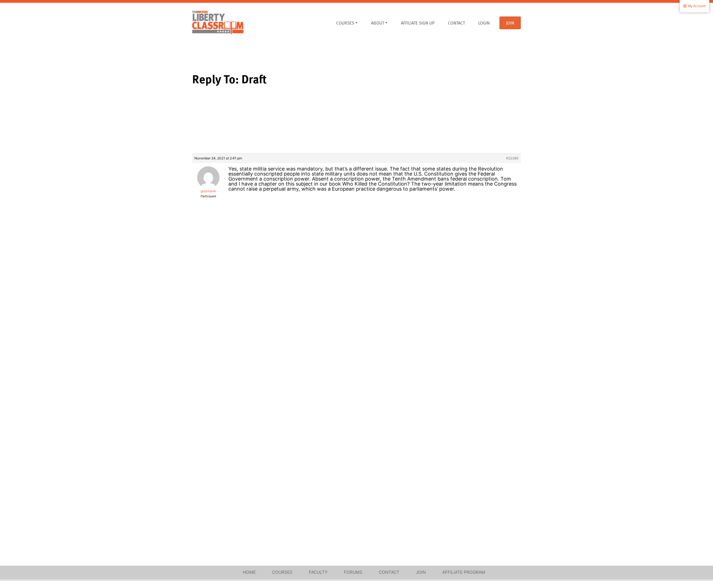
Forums (353, 572)
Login (484, 23)
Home (249, 572)
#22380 (512, 158)
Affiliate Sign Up (417, 23)
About (377, 23)
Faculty (318, 572)
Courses (345, 23)
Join (510, 23)
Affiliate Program (463, 572)
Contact (456, 23)
